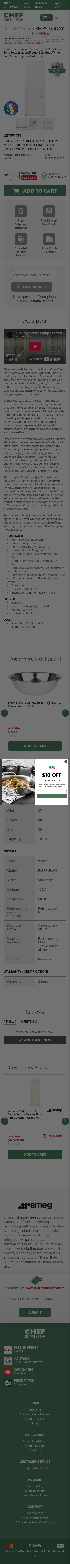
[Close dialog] (65, 761)
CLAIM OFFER (51, 796)
